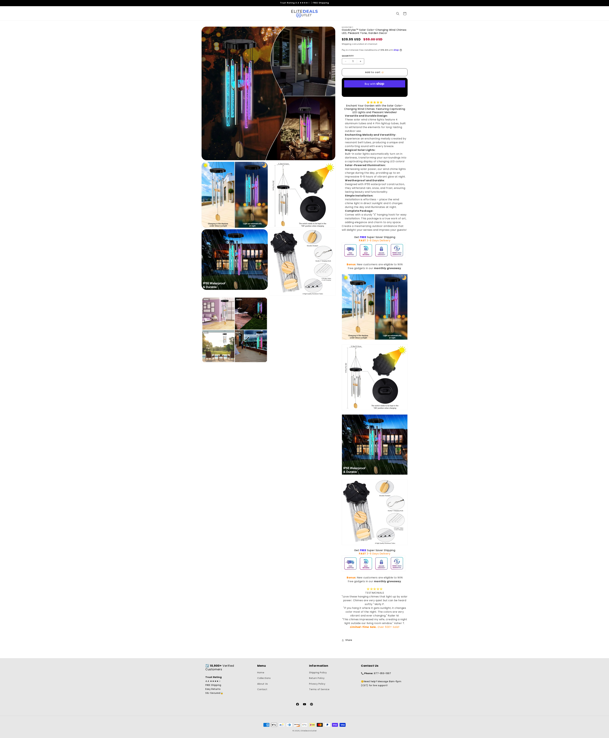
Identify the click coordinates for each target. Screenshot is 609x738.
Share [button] (348, 640)
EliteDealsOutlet (309, 730)
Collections (264, 678)
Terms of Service (319, 689)
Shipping (346, 44)
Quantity (348, 55)
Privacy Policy (317, 683)
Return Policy (317, 678)
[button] (397, 13)
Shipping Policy (318, 672)
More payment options (374, 91)
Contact (262, 689)
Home (260, 672)
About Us (262, 683)
